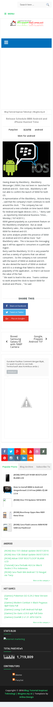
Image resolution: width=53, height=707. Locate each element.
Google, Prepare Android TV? (36, 339)
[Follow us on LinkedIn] (24, 458)
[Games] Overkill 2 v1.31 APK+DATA (22, 617)
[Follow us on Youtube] (30, 451)
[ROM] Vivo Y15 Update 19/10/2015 (30, 500)
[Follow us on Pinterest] (4, 458)
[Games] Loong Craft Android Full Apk (23, 609)
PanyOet (19, 680)
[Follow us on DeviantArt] (43, 451)
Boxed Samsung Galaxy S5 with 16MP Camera (16, 342)
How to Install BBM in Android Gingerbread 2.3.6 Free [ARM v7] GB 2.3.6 (30, 490)
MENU (11, 13)
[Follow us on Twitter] (11, 451)
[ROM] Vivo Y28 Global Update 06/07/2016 (26, 554)
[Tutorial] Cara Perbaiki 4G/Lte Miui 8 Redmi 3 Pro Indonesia (23, 567)
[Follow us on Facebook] (4, 451)
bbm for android (26, 136)
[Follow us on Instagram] (11, 458)
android (39, 129)
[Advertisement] (27, 31)
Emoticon (12, 372)
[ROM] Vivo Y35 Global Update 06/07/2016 (26, 550)
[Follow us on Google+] (17, 451)
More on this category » (41, 580)
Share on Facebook (18, 306)
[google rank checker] (14, 638)
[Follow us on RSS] (24, 451)
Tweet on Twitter (17, 312)
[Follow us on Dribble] (37, 451)
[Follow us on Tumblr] (17, 458)
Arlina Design (26, 697)
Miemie (18, 675)
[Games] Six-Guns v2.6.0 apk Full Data (23, 613)
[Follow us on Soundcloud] (30, 458)
